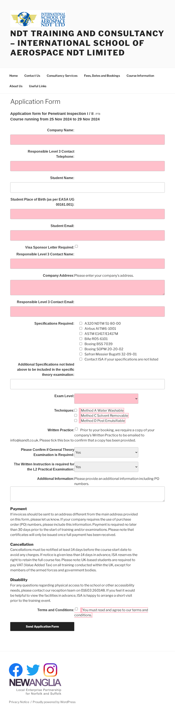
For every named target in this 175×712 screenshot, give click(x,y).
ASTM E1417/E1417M (101, 334)
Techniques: (64, 410)
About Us (15, 86)
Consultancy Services (62, 75)
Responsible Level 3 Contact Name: (45, 254)
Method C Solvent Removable (104, 416)
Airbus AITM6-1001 (100, 329)
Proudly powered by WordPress (54, 702)
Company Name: (60, 130)
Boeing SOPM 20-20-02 (104, 349)
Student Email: (62, 226)
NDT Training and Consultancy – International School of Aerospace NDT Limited (87, 43)
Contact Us (32, 75)
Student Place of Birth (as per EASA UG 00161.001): (42, 202)
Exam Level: (64, 396)
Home (13, 75)
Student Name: (62, 178)
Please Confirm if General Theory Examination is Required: (47, 452)
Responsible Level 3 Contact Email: (45, 302)
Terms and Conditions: (55, 610)
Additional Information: (55, 478)
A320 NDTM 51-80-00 (103, 323)
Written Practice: (61, 430)
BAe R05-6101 (96, 339)
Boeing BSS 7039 (99, 344)
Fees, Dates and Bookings (102, 75)
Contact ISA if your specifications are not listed (121, 359)
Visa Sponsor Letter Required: (49, 247)
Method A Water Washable (102, 410)
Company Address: (58, 275)
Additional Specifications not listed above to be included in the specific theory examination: (45, 369)
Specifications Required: (54, 323)
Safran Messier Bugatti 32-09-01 (111, 354)
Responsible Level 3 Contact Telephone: (51, 154)
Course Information (140, 75)
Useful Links (37, 86)
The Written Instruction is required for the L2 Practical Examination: (44, 466)
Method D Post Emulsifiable (103, 421)
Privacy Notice (19, 702)
